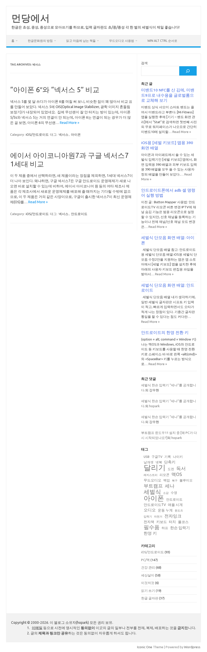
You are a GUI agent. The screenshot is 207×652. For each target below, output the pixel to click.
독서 (181, 468)
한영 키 (150, 533)
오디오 (150, 510)
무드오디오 (152, 480)
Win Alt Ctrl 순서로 (162, 40)
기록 (167, 456)
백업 (166, 480)
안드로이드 (79, 214)
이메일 (37, 628)
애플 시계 (175, 505)
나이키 (178, 456)
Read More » (69, 123)
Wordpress (192, 647)
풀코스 (183, 522)
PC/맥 (145, 560)
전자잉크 (173, 515)
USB (146, 456)
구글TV (156, 456)
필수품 (152, 527)
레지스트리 (151, 474)
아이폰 (76, 134)
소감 (166, 492)
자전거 (158, 516)
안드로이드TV (155, 505)
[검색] (188, 71)
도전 (171, 469)
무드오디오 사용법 (121, 40)
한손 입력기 (180, 528)
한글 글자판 (149, 598)
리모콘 (164, 474)
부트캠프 (153, 486)
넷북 (159, 462)
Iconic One (144, 647)
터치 (172, 522)
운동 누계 (165, 510)
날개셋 (148, 462)
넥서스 (63, 134)
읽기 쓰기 (148, 590)
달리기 (155, 467)
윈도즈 (179, 510)
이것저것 (147, 583)
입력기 (148, 516)
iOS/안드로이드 (37, 134)
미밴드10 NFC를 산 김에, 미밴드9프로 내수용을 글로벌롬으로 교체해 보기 (167, 95)
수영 (174, 492)
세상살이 (147, 575)
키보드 (161, 522)
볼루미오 (186, 480)
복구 (174, 480)
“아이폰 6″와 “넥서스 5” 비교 (54, 89)
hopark (154, 406)
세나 (169, 486)
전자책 (149, 522)
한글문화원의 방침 (40, 40)
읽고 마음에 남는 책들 (81, 40)
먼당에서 (30, 18)
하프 (165, 528)
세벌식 (152, 491)
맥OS (176, 474)
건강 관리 (148, 567)
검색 (144, 63)
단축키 (169, 462)
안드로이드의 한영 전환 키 (165, 332)
